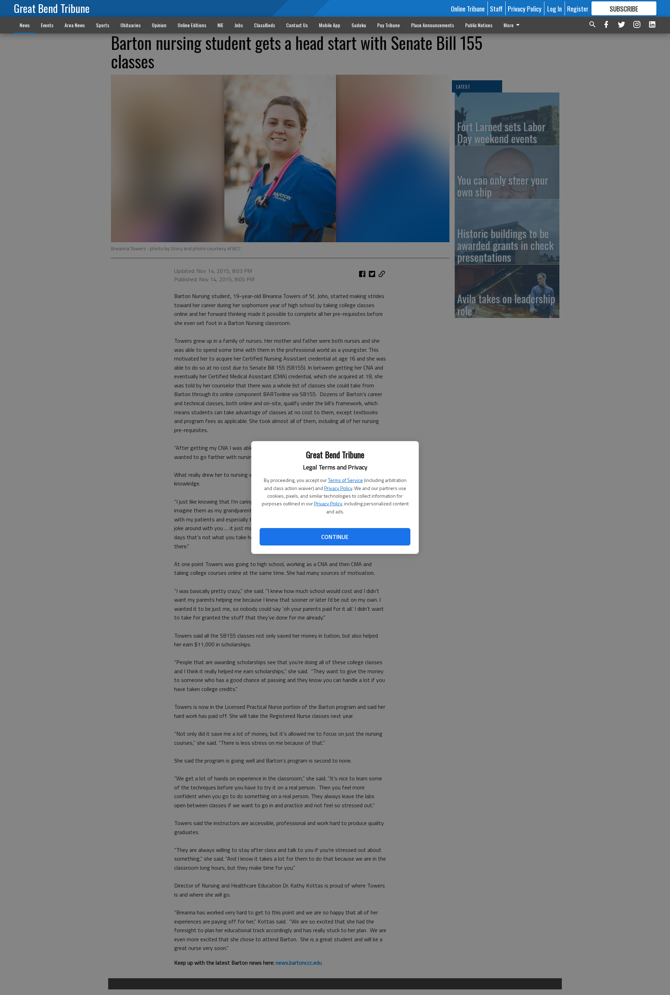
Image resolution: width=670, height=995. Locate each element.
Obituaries (130, 25)
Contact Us (297, 25)
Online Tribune (468, 8)
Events (47, 25)
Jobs (238, 25)
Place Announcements (432, 25)
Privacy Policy (338, 488)
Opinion (159, 25)
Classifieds (264, 25)
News (25, 25)
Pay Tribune (388, 25)
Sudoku (358, 25)
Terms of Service (345, 480)
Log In (554, 8)
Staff (496, 8)
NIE (220, 25)
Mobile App (329, 25)
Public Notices (478, 25)
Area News (75, 25)
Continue (334, 537)
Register (577, 8)
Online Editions (192, 25)
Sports (102, 25)
